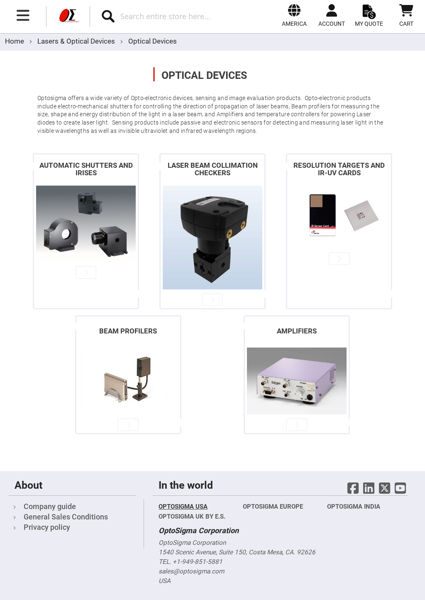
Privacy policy (47, 527)
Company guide (50, 506)
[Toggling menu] (23, 15)
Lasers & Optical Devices (77, 41)
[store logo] (68, 16)
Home (15, 41)
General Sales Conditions (66, 516)
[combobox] (173, 16)
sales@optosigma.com (191, 571)
